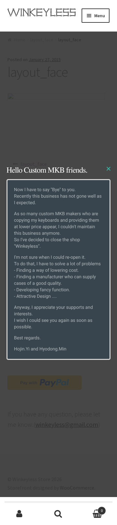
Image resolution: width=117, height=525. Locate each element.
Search (58, 514)
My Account (19, 514)
